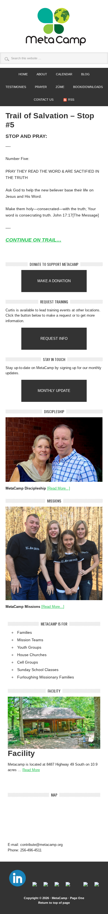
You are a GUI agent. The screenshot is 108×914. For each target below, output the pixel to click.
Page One (77, 898)
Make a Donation (54, 281)
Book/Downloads (88, 87)
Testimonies (16, 87)
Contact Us (43, 99)
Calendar (64, 74)
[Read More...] (58, 488)
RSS (71, 99)
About (40, 74)
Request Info (54, 338)
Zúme (58, 87)
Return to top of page (54, 902)
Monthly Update (54, 391)
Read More (31, 770)
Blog (85, 74)
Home (23, 74)
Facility (21, 753)
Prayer (41, 87)
